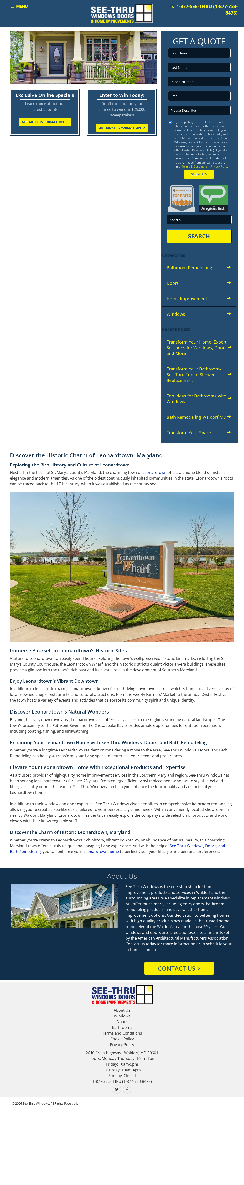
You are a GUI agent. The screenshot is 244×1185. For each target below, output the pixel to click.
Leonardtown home (101, 851)
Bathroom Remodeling (189, 267)
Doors (173, 283)
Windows (176, 314)
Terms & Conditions (195, 166)
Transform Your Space (189, 432)
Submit (197, 174)
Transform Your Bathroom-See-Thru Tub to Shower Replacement (194, 374)
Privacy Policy (219, 166)
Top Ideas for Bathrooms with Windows (196, 398)
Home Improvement (187, 299)
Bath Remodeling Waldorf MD (196, 417)
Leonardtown (154, 472)
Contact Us (176, 968)
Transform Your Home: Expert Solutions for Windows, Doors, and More (197, 347)
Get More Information (43, 122)
